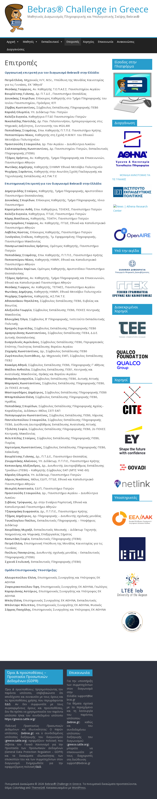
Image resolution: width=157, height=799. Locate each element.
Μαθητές (28, 41)
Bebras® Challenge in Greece (87, 9)
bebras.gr (27, 733)
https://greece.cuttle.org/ (20, 719)
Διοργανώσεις (15, 49)
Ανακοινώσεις (125, 41)
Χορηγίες (88, 41)
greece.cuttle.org (16, 740)
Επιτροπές (72, 41)
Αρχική (11, 41)
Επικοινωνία (105, 41)
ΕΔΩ (8, 704)
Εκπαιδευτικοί (50, 41)
